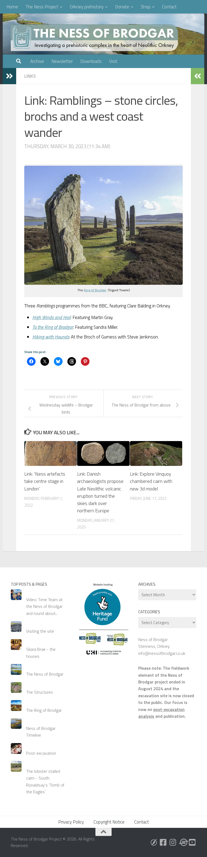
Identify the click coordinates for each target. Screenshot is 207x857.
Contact (169, 6)
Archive (37, 61)
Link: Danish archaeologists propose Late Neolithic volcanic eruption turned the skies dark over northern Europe (100, 492)
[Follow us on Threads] (183, 842)
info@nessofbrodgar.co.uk (161, 653)
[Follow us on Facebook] (163, 842)
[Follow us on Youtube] (192, 842)
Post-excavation (41, 753)
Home (12, 6)
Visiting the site (40, 631)
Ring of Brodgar (95, 290)
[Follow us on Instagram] (173, 842)
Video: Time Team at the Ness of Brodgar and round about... (44, 606)
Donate (122, 6)
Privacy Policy (71, 821)
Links (30, 76)
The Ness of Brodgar (44, 674)
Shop (145, 6)
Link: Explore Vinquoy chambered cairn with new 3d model (151, 481)
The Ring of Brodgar (44, 710)
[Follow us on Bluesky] (153, 842)
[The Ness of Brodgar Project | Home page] (96, 37)
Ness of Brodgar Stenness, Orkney (154, 642)
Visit (113, 61)
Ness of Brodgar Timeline (41, 731)
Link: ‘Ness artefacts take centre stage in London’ (44, 481)
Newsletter (62, 61)
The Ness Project (42, 6)
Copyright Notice (109, 821)
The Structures (39, 692)
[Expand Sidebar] (9, 76)
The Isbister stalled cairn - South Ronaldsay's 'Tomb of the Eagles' (45, 781)
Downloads (91, 61)
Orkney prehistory (87, 6)
